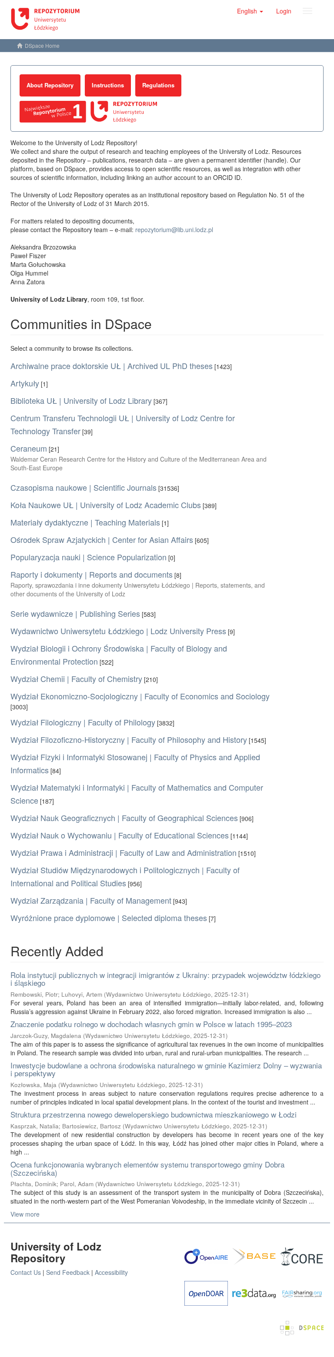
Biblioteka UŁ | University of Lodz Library (81, 400)
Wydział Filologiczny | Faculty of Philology (82, 722)
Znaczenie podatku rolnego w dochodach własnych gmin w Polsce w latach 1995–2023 (151, 1023)
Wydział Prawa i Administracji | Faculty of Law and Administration (123, 852)
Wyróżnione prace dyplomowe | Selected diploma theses (108, 917)
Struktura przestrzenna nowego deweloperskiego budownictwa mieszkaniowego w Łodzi (153, 1114)
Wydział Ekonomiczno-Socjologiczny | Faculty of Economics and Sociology (140, 696)
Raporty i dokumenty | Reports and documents (91, 574)
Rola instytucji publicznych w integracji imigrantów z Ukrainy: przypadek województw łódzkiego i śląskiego (165, 978)
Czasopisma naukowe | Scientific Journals (83, 487)
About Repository (50, 85)
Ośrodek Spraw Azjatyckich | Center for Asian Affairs (101, 539)
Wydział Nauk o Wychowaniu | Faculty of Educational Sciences (119, 835)
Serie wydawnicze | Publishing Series (75, 613)
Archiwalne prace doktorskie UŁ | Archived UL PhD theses (111, 365)
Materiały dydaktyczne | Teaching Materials (85, 522)
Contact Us (25, 1272)
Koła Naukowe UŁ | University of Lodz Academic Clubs (105, 504)
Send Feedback (68, 1272)
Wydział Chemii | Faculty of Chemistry (76, 678)
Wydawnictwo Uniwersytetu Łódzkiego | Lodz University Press (118, 630)
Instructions (108, 85)
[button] (250, 11)
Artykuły (24, 383)
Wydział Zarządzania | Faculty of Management (90, 900)
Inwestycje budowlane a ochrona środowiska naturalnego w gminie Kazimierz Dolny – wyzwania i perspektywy (166, 1069)
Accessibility (111, 1272)
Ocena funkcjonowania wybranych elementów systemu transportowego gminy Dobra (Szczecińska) (147, 1168)
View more (25, 1214)
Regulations (158, 85)
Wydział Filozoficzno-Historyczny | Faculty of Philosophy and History (128, 739)
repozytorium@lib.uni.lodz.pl (174, 229)
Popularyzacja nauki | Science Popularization (88, 556)
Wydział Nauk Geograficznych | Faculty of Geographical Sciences (124, 817)
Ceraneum (28, 448)
